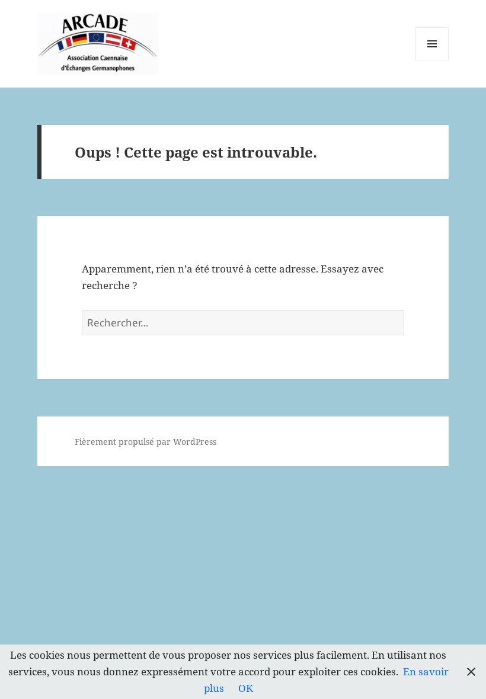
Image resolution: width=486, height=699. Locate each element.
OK (245, 688)
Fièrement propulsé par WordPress (145, 441)
